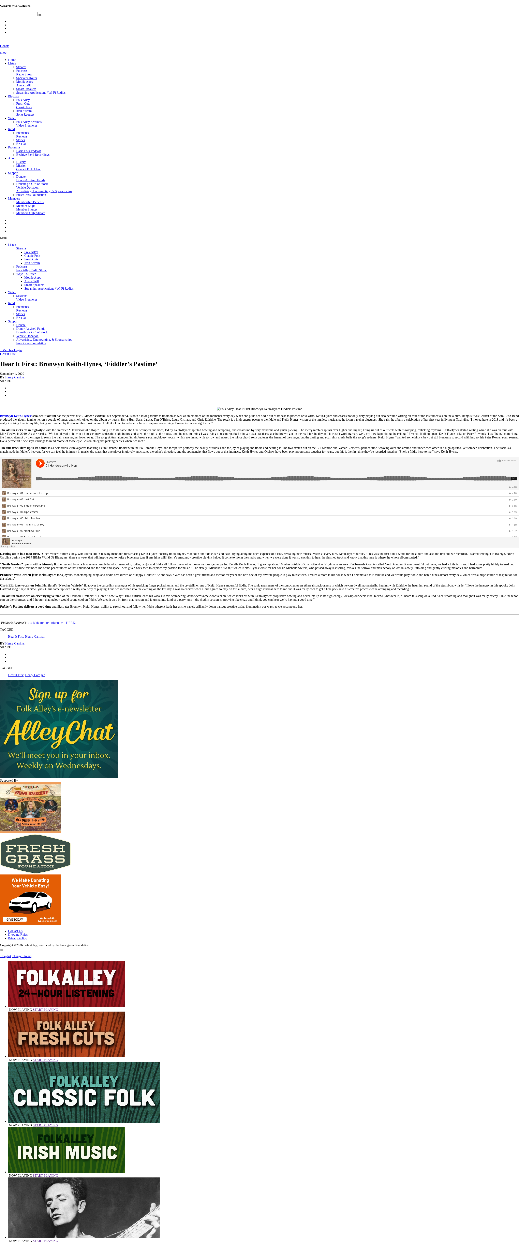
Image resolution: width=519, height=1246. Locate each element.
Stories (20, 140)
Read (11, 129)
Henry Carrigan (15, 377)
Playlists (13, 96)
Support (13, 173)
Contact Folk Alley (28, 169)
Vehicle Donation (27, 187)
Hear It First (7, 354)
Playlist (5, 956)
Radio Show (24, 74)
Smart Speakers (26, 89)
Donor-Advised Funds (30, 180)
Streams (21, 67)
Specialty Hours (26, 78)
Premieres (22, 132)
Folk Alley (23, 100)
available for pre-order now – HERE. (52, 622)
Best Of (21, 143)
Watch (12, 118)
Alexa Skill (23, 85)
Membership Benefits (30, 202)
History (21, 162)
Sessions (21, 296)
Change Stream (21, 956)
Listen (12, 63)
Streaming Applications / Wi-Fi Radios (40, 92)
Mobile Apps (24, 81)
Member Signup (26, 209)
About (12, 158)
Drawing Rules (18, 934)
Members (14, 198)
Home (12, 59)
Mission (21, 165)
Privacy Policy (17, 938)
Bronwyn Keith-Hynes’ (16, 416)
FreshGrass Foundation (31, 195)
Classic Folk (24, 107)
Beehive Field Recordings (32, 154)
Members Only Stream (30, 213)
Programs (14, 147)
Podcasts (21, 70)
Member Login (25, 205)
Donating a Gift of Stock (32, 184)
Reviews (21, 136)
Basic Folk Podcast (28, 151)
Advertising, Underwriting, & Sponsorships (44, 191)
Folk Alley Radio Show (31, 270)
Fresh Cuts (23, 103)
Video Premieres (26, 125)
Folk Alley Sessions (29, 122)
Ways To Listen (26, 274)
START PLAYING (45, 1009)
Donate (21, 176)
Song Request (25, 114)
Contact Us (15, 931)
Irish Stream (24, 111)
